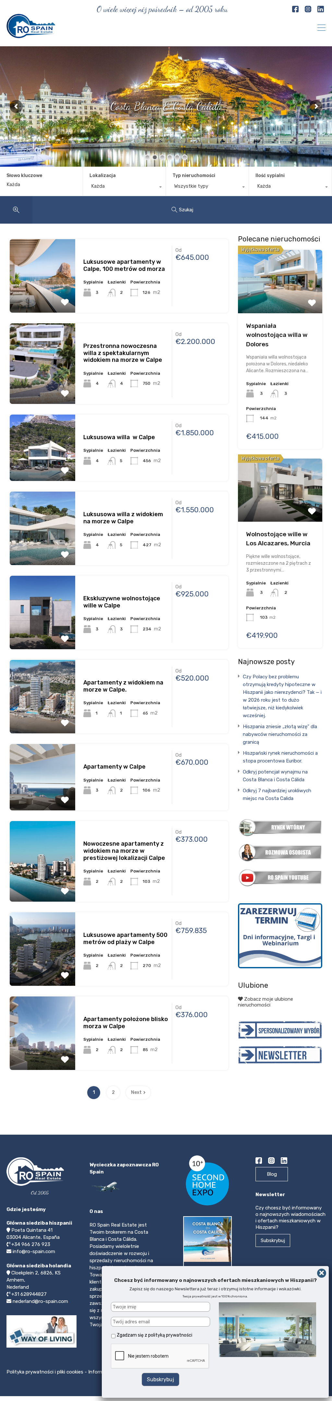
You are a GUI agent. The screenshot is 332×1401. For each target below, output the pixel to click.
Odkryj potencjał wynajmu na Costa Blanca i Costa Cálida (275, 776)
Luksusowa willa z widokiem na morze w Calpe (123, 518)
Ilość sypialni (270, 175)
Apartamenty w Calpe (114, 766)
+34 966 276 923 (30, 1244)
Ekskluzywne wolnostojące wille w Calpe (121, 602)
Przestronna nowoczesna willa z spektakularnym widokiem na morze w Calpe (122, 352)
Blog (272, 1174)
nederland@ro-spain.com (40, 1301)
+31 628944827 (29, 1294)
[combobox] (124, 187)
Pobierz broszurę (209, 1272)
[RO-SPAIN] (30, 35)
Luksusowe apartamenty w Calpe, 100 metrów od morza (124, 265)
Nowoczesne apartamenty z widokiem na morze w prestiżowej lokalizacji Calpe (124, 850)
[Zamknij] (321, 1273)
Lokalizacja (102, 175)
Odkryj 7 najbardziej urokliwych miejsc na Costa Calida (277, 794)
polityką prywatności (170, 1335)
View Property (43, 267)
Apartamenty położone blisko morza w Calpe (125, 1023)
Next (136, 1092)
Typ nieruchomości (193, 175)
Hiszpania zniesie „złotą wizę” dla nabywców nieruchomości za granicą (280, 734)
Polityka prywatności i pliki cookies (45, 1372)
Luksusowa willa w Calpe (119, 437)
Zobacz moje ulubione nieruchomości (265, 1002)
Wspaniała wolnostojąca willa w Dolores (277, 335)
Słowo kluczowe (24, 175)
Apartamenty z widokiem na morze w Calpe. (123, 686)
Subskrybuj (273, 1240)
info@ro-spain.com (34, 1251)
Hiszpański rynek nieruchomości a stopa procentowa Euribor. (280, 757)
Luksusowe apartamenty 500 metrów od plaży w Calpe (125, 938)
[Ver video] (41, 1347)
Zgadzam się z (154, 1335)
